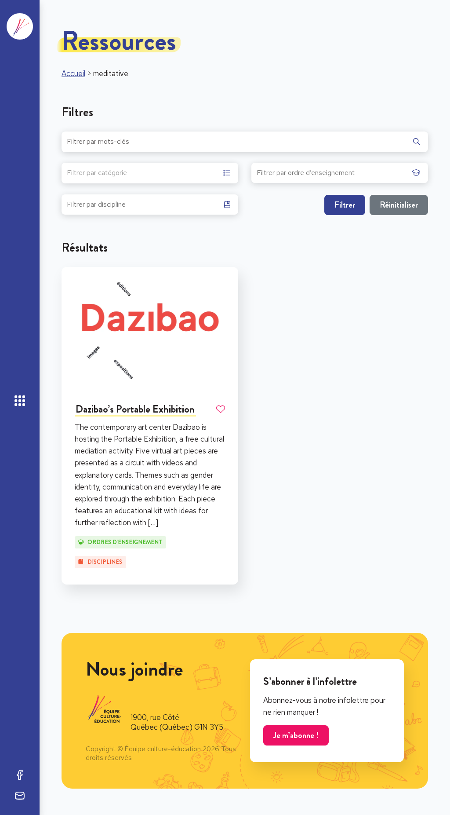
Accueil (73, 73)
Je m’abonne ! (296, 735)
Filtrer (344, 205)
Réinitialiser (399, 205)
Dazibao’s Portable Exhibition (135, 409)
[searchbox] (332, 175)
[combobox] (150, 173)
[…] (153, 522)
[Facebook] (20, 774)
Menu (20, 400)
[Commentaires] (20, 795)
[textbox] (97, 174)
